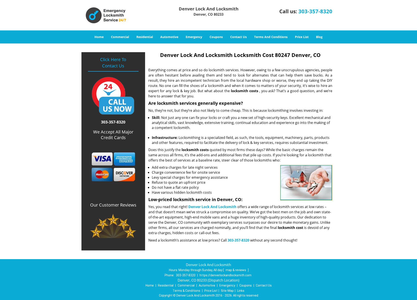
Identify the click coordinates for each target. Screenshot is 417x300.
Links (240, 290)
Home (99, 37)
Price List (302, 37)
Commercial (120, 37)
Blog (319, 37)
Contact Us (238, 37)
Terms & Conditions (186, 290)
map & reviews (236, 270)
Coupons (216, 37)
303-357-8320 (315, 11)
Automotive (169, 37)
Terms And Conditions (271, 37)
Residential (144, 37)
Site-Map (227, 290)
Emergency (194, 37)
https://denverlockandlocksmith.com (226, 275)
